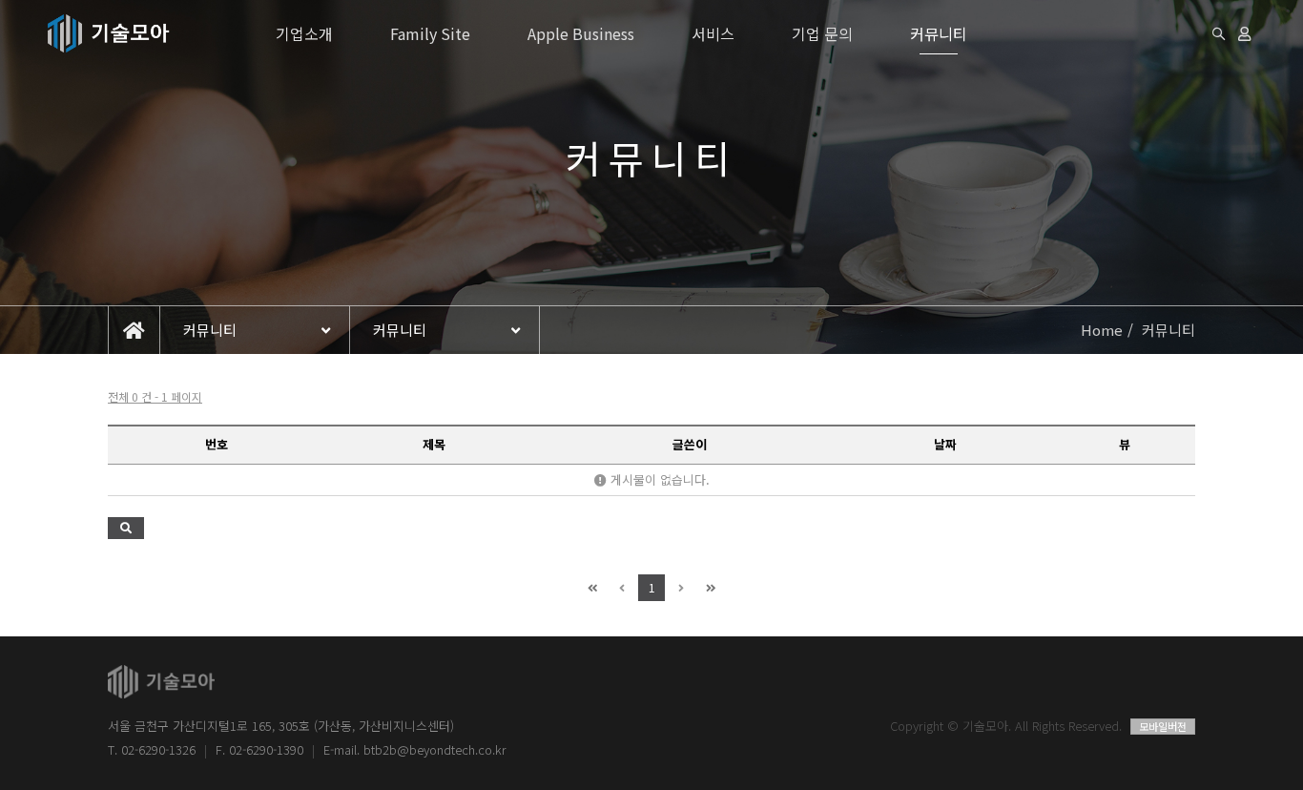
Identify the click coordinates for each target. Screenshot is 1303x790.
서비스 (713, 33)
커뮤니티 (938, 33)
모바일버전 (1163, 726)
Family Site (430, 33)
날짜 (945, 444)
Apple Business (580, 33)
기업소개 (304, 33)
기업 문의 (822, 33)
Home (1102, 330)
